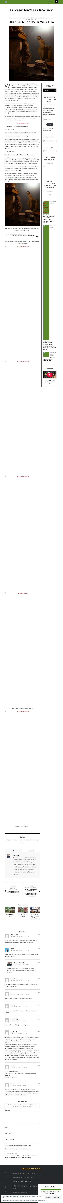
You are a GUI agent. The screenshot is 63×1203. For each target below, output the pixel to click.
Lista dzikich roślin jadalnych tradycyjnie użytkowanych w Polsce (13, 889)
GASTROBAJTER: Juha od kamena (22, 235)
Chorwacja (22, 18)
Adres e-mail (8, 1133)
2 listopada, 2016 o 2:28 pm (19, 1006)
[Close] (40, 1186)
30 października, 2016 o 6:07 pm (20, 936)
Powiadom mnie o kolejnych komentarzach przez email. (19, 1146)
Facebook (9, 839)
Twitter (15, 839)
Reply (38, 934)
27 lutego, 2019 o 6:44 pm (18, 1085)
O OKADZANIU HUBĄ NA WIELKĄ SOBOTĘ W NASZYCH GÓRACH (35, 917)
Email (22, 842)
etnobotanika (44, 18)
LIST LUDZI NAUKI (30, 1173)
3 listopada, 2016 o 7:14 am (19, 1021)
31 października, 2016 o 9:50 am (20, 994)
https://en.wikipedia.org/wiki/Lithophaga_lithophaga (18, 154)
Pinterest (22, 839)
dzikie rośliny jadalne (32, 18)
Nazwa (6, 1127)
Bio (13, 850)
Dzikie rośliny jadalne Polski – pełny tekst (49, 358)
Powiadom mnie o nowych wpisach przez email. (17, 1149)
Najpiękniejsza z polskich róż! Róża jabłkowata (50, 1192)
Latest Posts (31, 850)
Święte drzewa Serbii (10, 915)
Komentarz (7, 1110)
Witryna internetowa (9, 1139)
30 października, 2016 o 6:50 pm (20, 950)
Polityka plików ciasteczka (39, 1200)
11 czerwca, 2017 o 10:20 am (19, 1067)
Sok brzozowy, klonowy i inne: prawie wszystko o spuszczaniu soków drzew (49, 346)
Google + (29, 839)
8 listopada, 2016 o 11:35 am (19, 1033)
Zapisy (50, 124)
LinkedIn (36, 839)
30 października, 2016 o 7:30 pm (20, 980)
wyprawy (51, 18)
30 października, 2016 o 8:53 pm (22, 964)
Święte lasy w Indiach (23, 915)
